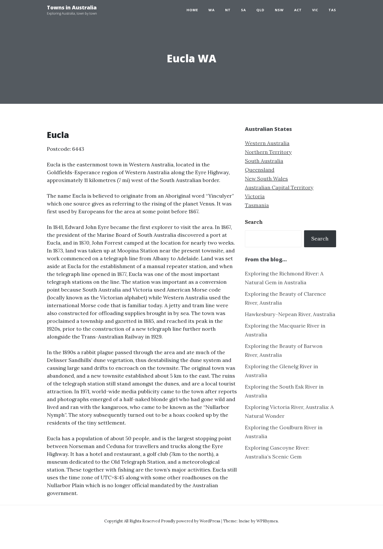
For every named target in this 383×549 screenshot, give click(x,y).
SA (243, 10)
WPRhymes (267, 520)
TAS (332, 10)
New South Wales (266, 178)
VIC (315, 10)
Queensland (259, 169)
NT (228, 10)
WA (211, 10)
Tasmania (257, 205)
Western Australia (267, 143)
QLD (260, 10)
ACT (298, 10)
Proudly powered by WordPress (191, 520)
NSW (279, 10)
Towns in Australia (72, 7)
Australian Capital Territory (279, 187)
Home (192, 10)
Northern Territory (268, 152)
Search (254, 222)
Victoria (255, 196)
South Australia (264, 161)
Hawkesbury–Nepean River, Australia (290, 314)
